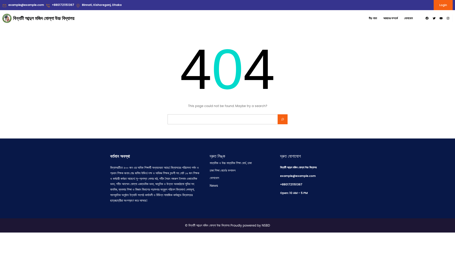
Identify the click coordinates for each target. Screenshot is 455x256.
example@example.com (26, 5)
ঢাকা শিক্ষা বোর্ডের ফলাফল (222, 170)
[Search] (283, 119)
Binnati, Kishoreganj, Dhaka (102, 5)
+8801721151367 (63, 5)
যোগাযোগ (214, 178)
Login (443, 5)
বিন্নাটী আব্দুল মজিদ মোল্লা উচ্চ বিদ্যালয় (43, 18)
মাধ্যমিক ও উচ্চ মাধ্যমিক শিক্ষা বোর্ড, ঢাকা (231, 163)
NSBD (266, 225)
